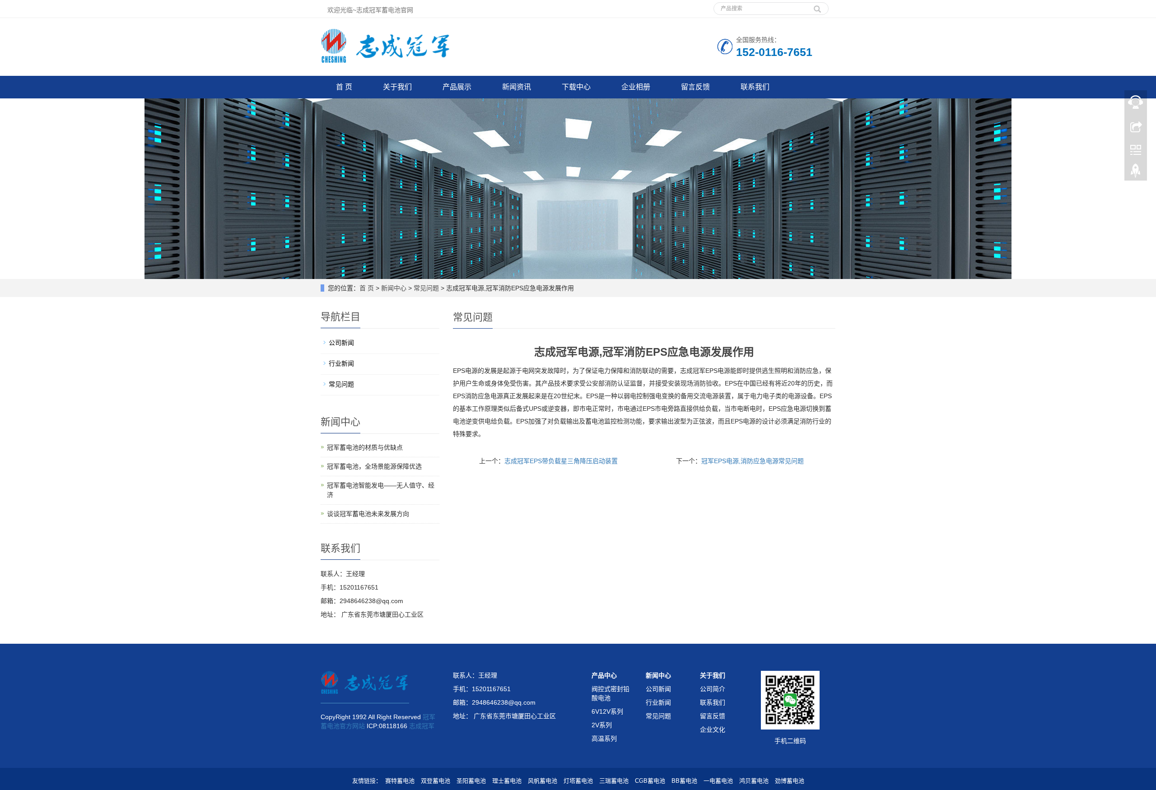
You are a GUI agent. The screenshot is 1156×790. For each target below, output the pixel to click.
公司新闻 (341, 342)
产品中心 (604, 675)
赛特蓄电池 (400, 780)
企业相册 (635, 87)
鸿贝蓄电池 (754, 780)
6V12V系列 (607, 711)
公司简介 (712, 688)
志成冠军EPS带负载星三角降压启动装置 (561, 461)
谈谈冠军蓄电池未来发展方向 (368, 513)
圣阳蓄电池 (471, 780)
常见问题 (426, 288)
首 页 (344, 87)
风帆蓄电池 (542, 780)
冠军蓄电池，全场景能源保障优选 (374, 466)
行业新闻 (341, 363)
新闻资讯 (516, 87)
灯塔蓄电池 (578, 780)
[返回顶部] (1135, 173)
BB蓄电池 (684, 780)
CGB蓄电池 (650, 780)
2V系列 (602, 725)
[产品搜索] (817, 6)
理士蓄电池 (507, 780)
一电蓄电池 (718, 780)
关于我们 (397, 87)
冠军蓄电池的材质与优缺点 (365, 447)
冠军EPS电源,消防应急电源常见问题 (752, 461)
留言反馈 (695, 87)
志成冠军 (421, 726)
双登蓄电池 (435, 780)
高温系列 (604, 738)
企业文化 (712, 729)
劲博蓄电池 (789, 780)
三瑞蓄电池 (614, 780)
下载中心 (576, 87)
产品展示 (457, 87)
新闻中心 (393, 288)
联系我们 (755, 87)
